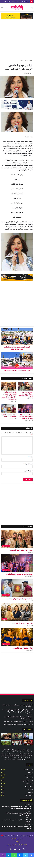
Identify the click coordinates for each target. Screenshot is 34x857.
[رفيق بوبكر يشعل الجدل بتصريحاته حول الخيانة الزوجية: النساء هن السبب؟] (28, 736)
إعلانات (17, 841)
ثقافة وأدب (29, 775)
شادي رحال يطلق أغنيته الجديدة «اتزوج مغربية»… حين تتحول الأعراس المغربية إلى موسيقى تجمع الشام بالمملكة (9, 396)
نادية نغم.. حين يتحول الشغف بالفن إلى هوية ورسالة (18, 724)
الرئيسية (29, 60)
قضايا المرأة (28, 786)
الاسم (31, 457)
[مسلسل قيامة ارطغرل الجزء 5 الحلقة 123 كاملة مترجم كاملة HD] (17, 736)
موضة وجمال (28, 795)
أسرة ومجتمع (28, 769)
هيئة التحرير (20, 844)
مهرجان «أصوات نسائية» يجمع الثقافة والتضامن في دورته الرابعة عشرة (26, 416)
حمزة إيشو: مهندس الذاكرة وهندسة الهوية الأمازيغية (18, 721)
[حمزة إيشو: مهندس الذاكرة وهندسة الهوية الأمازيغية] (8, 408)
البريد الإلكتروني (28, 463)
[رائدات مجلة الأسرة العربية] (17, 7)
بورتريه (30, 772)
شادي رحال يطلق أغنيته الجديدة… (21, 550)
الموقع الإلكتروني (28, 470)
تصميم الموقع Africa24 (17, 838)
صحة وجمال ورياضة (26, 780)
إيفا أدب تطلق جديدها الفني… (23, 648)
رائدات (25, 844)
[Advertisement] (17, 38)
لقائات (30, 789)
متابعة (30, 792)
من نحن (9, 844)
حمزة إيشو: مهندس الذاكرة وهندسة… (20, 599)
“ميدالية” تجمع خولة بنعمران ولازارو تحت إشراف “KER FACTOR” (26, 394)
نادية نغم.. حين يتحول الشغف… (22, 623)
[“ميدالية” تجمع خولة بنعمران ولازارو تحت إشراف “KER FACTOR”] (25, 386)
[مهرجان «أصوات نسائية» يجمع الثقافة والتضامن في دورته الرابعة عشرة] (25, 408)
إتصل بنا (14, 844)
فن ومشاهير (23, 60)
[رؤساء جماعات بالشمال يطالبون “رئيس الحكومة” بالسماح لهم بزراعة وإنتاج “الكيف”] (6, 742)
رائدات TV (29, 778)
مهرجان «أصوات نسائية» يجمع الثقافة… (19, 574)
